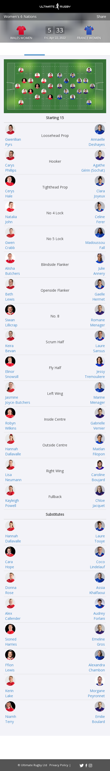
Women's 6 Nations (20, 16)
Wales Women (21, 38)
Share (101, 16)
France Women (89, 38)
